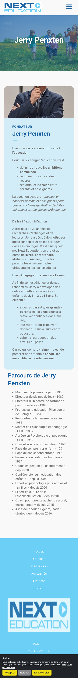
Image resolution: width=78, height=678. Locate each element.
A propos (39, 581)
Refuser (24, 672)
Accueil (39, 551)
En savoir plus (41, 672)
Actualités (39, 573)
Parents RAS (39, 566)
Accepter (10, 672)
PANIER (39, 644)
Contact (39, 588)
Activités (39, 559)
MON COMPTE (39, 650)
